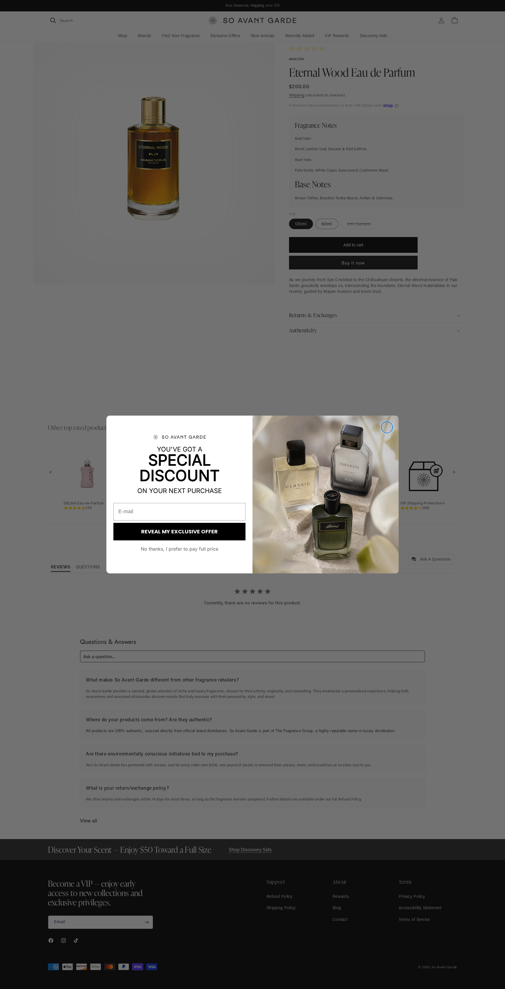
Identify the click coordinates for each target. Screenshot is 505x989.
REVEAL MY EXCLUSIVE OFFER (179, 531)
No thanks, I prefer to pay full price (179, 549)
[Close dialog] (387, 427)
